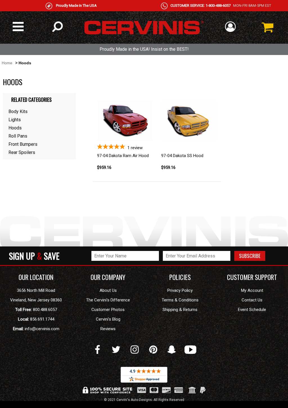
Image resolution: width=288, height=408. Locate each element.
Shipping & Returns (180, 309)
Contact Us (252, 300)
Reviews (108, 328)
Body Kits (18, 111)
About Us (108, 290)
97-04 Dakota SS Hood (182, 155)
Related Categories (31, 99)
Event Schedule (252, 309)
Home (7, 63)
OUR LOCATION (36, 277)
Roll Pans (17, 136)
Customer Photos (108, 309)
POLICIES (180, 277)
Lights (14, 119)
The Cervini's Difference (108, 300)
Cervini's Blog (108, 319)
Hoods (15, 128)
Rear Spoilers (21, 152)
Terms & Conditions (180, 300)
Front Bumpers (22, 144)
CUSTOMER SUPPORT (252, 277)
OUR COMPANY (108, 277)
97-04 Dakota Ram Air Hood (123, 155)
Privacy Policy (180, 290)
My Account (252, 290)
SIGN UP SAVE (34, 256)
